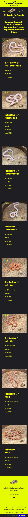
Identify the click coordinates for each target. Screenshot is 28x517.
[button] (4, 10)
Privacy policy (20, 509)
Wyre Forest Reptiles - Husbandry (13, 507)
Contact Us (22, 515)
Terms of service (9, 512)
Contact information (19, 512)
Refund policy (12, 509)
